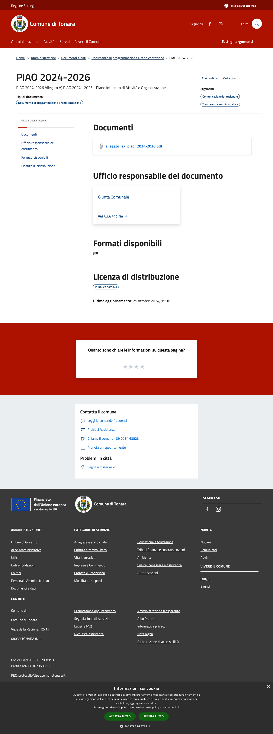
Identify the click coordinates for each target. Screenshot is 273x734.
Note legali (145, 633)
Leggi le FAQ (83, 626)
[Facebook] (208, 23)
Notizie (205, 542)
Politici (16, 572)
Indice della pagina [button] (33, 120)
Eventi (205, 586)
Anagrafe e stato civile (90, 542)
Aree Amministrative (26, 549)
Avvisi (204, 557)
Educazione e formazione (155, 541)
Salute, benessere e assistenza (159, 565)
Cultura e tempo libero (90, 549)
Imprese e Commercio (89, 565)
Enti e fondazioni (23, 565)
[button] (136, 726)
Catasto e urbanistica (89, 572)
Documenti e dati (73, 57)
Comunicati (208, 549)
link (177, 707)
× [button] (268, 686)
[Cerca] (257, 24)
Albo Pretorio (146, 618)
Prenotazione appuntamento (95, 610)
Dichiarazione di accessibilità (158, 641)
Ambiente (144, 557)
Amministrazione (43, 57)
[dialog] (136, 708)
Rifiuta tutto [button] (154, 716)
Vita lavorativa (84, 557)
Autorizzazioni (147, 572)
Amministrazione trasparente (158, 610)
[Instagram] (219, 23)
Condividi (208, 78)
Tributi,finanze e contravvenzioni (161, 549)
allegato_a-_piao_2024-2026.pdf (134, 146)
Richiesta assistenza (89, 633)
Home (20, 57)
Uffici (15, 557)
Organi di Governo (24, 542)
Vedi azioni (230, 78)
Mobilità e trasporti (88, 580)
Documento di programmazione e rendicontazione (127, 57)
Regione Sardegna (24, 5)
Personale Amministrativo (30, 580)
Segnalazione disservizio (91, 618)
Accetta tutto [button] (120, 716)
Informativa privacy (151, 626)
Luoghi (205, 578)
